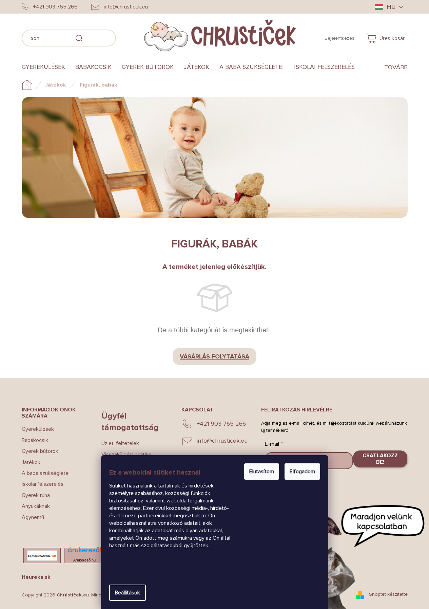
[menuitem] (46, 67)
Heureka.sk (36, 577)
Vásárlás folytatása (214, 356)
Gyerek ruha (36, 495)
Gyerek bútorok (40, 451)
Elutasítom (261, 471)
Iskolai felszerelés (42, 484)
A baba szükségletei (46, 473)
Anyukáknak (36, 506)
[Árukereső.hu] (84, 551)
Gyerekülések (38, 429)
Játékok (31, 462)
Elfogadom (302, 471)
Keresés (126, 37)
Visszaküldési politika (126, 454)
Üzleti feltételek (120, 443)
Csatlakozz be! (380, 458)
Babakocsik (35, 440)
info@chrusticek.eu (222, 440)
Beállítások (127, 592)
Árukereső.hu (84, 560)
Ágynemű (33, 517)
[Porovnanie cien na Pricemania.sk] (42, 555)
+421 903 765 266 (221, 423)
